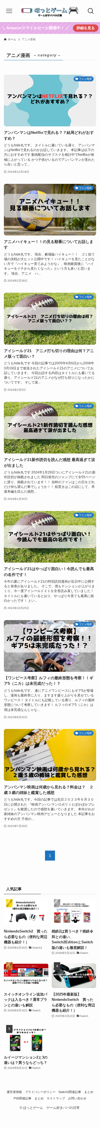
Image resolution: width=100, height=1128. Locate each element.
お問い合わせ (77, 1098)
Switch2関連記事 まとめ (75, 1092)
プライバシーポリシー (40, 1092)
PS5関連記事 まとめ (29, 1098)
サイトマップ (56, 1098)
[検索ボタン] (91, 11)
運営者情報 (14, 1092)
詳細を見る (86, 28)
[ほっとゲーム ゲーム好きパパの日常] (50, 11)
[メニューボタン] (9, 11)
